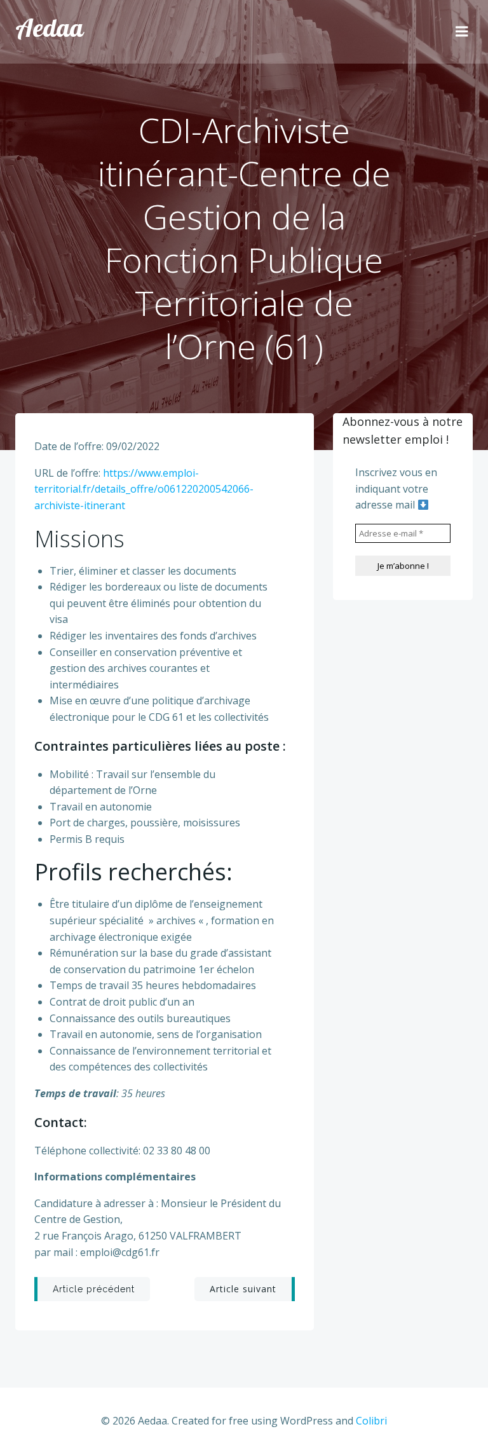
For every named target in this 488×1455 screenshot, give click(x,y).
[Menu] (462, 32)
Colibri (371, 1421)
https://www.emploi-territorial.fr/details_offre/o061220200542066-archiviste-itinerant (144, 489)
